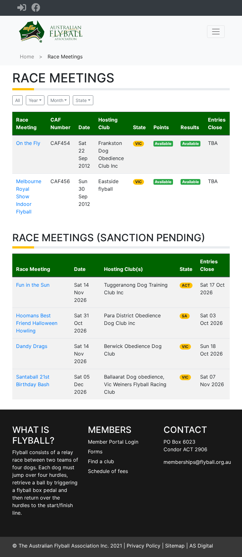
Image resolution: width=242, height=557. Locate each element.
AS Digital (201, 545)
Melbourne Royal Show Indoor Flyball (28, 196)
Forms (95, 451)
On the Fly (28, 143)
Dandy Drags (31, 346)
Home (27, 56)
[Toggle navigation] (216, 31)
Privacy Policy (143, 545)
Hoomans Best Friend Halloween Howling (36, 323)
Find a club (101, 461)
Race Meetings (65, 56)
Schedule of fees (108, 471)
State (81, 100)
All (17, 100)
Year (33, 100)
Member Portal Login (113, 442)
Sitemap (175, 545)
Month (56, 100)
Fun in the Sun (32, 285)
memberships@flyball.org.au (197, 462)
